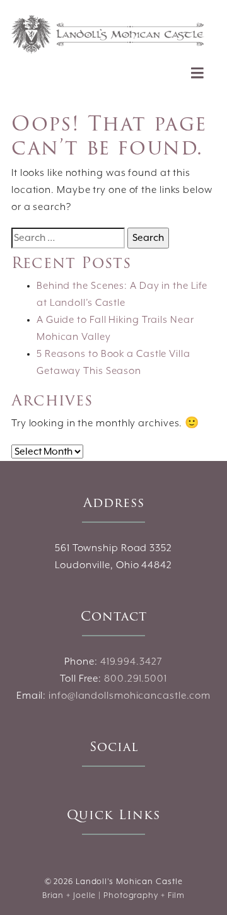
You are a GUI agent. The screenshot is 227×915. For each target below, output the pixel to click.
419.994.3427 (131, 662)
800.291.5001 (135, 679)
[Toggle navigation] (198, 72)
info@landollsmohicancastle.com (130, 696)
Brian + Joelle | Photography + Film (113, 895)
